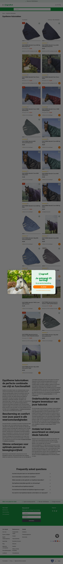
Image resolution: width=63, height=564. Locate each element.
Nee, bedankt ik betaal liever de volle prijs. (43, 290)
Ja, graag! (43, 287)
